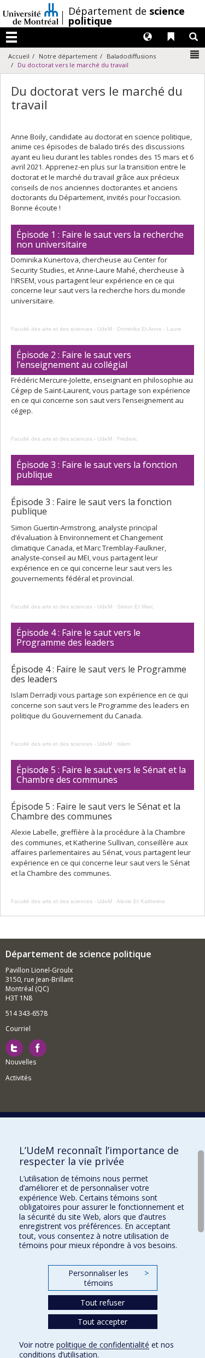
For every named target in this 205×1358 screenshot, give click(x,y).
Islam (123, 744)
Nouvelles (20, 1062)
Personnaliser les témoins (108, 1278)
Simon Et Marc (135, 607)
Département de (126, 16)
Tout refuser (102, 1302)
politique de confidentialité (102, 1344)
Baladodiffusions (131, 56)
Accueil (19, 56)
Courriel (18, 1028)
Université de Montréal (30, 14)
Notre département (68, 56)
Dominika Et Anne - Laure (149, 329)
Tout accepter (102, 1321)
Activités (18, 1077)
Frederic (127, 439)
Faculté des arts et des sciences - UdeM (61, 329)
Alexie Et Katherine (140, 901)
